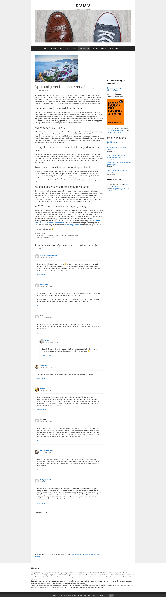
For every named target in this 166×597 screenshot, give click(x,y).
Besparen (63, 48)
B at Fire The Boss (46, 451)
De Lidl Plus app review (115, 142)
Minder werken (84, 48)
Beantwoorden (41, 274)
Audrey (42, 388)
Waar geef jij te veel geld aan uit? (45, 237)
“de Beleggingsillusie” (114, 132)
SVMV (47, 340)
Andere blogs (114, 48)
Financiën (54, 48)
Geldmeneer (44, 284)
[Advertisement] (120, 65)
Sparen (74, 48)
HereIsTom (44, 365)
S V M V (83, 5)
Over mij (103, 48)
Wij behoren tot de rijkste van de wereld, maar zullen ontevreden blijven (57, 235)
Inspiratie (95, 48)
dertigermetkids (46, 480)
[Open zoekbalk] (122, 48)
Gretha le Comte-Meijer (48, 255)
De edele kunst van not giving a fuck (116, 89)
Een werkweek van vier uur (117, 130)
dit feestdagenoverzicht (72, 225)
